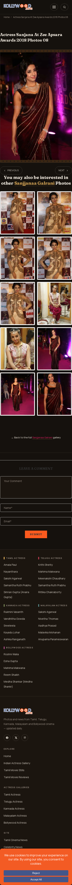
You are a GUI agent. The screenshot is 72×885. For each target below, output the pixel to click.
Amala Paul (10, 564)
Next (62, 170)
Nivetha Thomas (48, 618)
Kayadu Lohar (12, 632)
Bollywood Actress (15, 822)
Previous (13, 170)
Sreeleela (9, 625)
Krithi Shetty (45, 564)
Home (7, 17)
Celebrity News (13, 847)
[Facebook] (7, 737)
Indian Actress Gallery (17, 763)
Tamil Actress (12, 794)
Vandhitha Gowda (14, 618)
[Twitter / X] (16, 737)
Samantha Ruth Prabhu (17, 585)
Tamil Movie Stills (14, 770)
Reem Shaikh (11, 674)
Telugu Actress (13, 801)
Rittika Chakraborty (49, 592)
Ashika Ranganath (14, 639)
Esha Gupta (11, 661)
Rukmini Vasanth (13, 612)
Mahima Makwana (49, 571)
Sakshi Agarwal (13, 578)
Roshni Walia (11, 654)
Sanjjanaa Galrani (34, 183)
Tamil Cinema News (16, 840)
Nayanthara (11, 571)
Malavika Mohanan (49, 632)
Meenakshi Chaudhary (51, 578)
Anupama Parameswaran (53, 639)
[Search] (64, 7)
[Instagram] (24, 737)
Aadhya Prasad (47, 625)
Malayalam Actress (15, 815)
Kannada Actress (14, 808)
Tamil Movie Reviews (16, 777)
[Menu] (54, 7)
